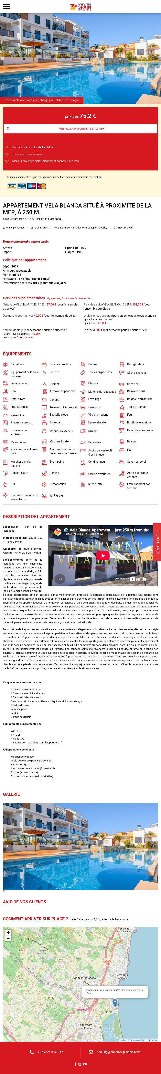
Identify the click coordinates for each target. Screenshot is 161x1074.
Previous (8, 846)
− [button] (8, 938)
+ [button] (8, 932)
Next (153, 846)
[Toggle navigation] (7, 7)
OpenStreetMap (137, 1040)
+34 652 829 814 (50, 1052)
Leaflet (123, 1040)
